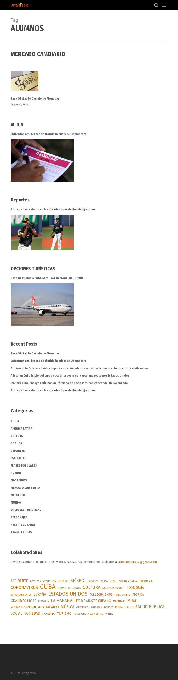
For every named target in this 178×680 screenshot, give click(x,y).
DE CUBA (16, 443)
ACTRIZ (46, 581)
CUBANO (62, 588)
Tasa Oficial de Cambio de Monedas (35, 99)
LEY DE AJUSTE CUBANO (92, 601)
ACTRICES (35, 581)
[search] (156, 5)
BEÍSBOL (78, 580)
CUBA (48, 587)
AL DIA (15, 421)
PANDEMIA (96, 607)
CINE (113, 581)
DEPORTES (18, 451)
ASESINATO (60, 581)
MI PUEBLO (18, 495)
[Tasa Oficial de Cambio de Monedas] (89, 83)
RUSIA (119, 607)
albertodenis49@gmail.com (137, 562)
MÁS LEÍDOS (19, 480)
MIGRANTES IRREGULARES (27, 607)
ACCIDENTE (19, 581)
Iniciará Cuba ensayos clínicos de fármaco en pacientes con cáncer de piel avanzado (69, 383)
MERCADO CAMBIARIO (25, 488)
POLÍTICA (108, 607)
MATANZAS (119, 601)
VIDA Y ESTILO (95, 613)
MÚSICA (67, 606)
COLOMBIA (146, 581)
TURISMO (64, 613)
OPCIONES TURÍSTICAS (26, 510)
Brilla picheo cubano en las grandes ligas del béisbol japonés (53, 209)
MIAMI (132, 601)
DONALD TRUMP (113, 588)
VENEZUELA (79, 613)
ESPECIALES (18, 458)
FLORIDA (138, 594)
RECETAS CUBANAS (23, 525)
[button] (164, 5)
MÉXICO (52, 607)
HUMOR (16, 473)
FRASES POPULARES (24, 465)
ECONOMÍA (135, 587)
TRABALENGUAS (21, 532)
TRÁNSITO (48, 613)
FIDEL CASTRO (122, 594)
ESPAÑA (39, 594)
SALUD (129, 607)
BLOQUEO (93, 581)
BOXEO (104, 581)
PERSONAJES (19, 517)
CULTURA (17, 436)
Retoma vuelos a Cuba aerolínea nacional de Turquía (47, 278)
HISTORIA (43, 601)
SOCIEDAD (32, 613)
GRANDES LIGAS (23, 601)
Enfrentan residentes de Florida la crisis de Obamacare (48, 134)
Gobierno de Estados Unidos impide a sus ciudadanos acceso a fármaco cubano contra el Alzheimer (80, 368)
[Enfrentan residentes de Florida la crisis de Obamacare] (42, 160)
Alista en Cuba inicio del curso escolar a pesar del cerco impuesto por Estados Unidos (70, 376)
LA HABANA (61, 600)
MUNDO (16, 502)
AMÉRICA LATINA (21, 428)
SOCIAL (16, 613)
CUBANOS (74, 588)
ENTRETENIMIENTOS (21, 594)
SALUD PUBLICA (150, 606)
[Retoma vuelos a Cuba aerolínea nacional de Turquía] (42, 304)
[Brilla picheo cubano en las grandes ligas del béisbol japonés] (42, 232)
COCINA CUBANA (128, 581)
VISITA (109, 613)
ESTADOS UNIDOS (67, 594)
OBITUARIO (82, 607)
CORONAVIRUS (24, 587)
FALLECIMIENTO (100, 594)
